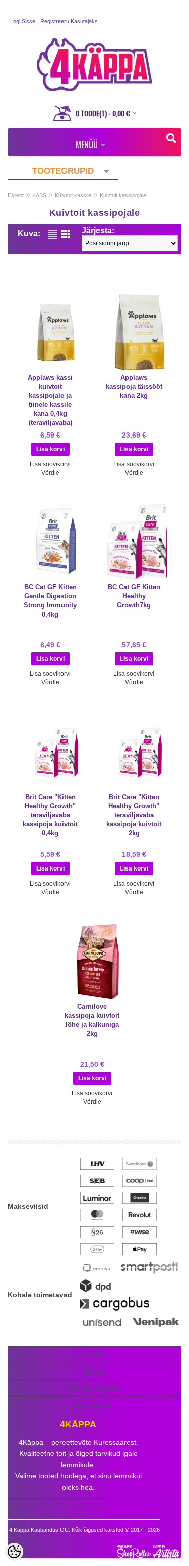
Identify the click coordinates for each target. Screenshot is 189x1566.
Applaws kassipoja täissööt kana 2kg (134, 386)
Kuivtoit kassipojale (123, 195)
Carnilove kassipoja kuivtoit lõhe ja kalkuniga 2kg (92, 1020)
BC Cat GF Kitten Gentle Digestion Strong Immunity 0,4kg (50, 600)
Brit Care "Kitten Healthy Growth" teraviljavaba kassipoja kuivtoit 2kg (133, 815)
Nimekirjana (52, 234)
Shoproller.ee (149, 1551)
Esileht (16, 195)
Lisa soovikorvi (50, 464)
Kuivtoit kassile (73, 195)
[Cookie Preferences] (14, 1552)
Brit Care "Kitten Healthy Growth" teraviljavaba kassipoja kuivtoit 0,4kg (50, 815)
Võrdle (50, 472)
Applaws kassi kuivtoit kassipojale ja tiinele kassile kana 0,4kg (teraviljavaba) (50, 400)
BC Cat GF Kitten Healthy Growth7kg (134, 596)
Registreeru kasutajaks (69, 21)
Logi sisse (22, 21)
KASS (39, 195)
